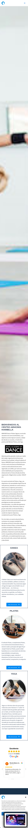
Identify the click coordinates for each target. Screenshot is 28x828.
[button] (25, 797)
